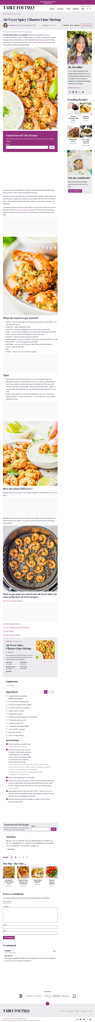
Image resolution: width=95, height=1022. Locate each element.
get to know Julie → (74, 87)
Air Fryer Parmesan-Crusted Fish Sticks (16, 627)
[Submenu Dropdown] (55, 8)
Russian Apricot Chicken (51, 882)
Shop (82, 9)
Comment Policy (6, 1020)
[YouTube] (73, 92)
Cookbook (76, 9)
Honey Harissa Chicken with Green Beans (23, 882)
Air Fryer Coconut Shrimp (11, 624)
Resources (60, 9)
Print (52, 662)
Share (78, 25)
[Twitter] (79, 92)
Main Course (17, 13)
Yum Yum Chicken (86, 117)
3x (53, 692)
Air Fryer (11, 685)
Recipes (52, 9)
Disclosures (13, 1020)
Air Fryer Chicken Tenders (11, 635)
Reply (54, 951)
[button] (42, 25)
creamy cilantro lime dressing (42, 42)
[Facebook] (76, 92)
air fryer (29, 199)
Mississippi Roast (73, 140)
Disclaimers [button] (11, 849)
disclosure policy (28, 31)
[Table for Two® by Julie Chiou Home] (18, 8)
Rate (45, 662)
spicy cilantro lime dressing (25, 210)
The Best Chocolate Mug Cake (73, 118)
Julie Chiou (13, 25)
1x (45, 692)
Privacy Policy (20, 1020)
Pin (72, 25)
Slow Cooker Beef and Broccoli (86, 141)
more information (75, 191)
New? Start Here (86, 6)
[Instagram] (70, 92)
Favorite (66, 25)
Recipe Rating (7, 901)
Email (8, 144)
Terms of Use (26, 1020)
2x (49, 692)
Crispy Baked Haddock (37, 881)
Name (5, 925)
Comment (6, 906)
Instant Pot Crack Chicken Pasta (9, 882)
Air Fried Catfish (8, 631)
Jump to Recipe (86, 25)
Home (4, 13)
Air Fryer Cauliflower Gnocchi (12, 601)
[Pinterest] (83, 92)
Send (51, 147)
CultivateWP (37, 1020)
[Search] (90, 8)
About (68, 9)
